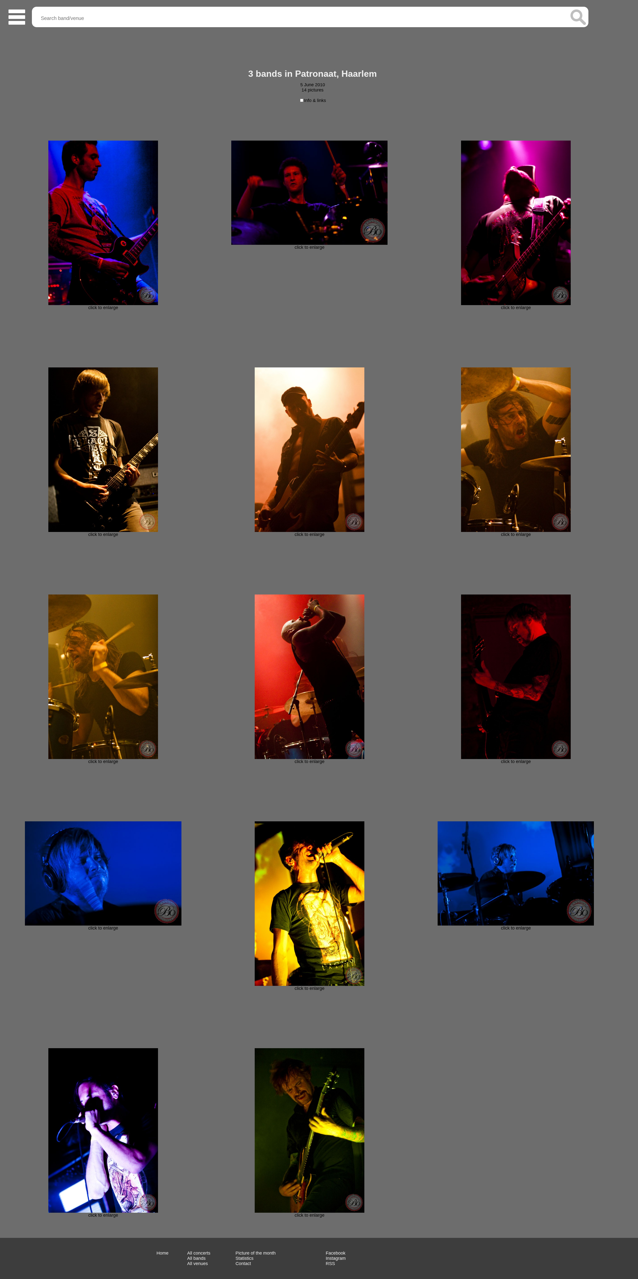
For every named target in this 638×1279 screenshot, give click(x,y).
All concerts (198, 1253)
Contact (243, 1263)
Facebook (335, 1253)
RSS (330, 1263)
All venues (197, 1263)
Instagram (336, 1258)
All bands (196, 1258)
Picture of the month (256, 1253)
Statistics (244, 1258)
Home (162, 1253)
